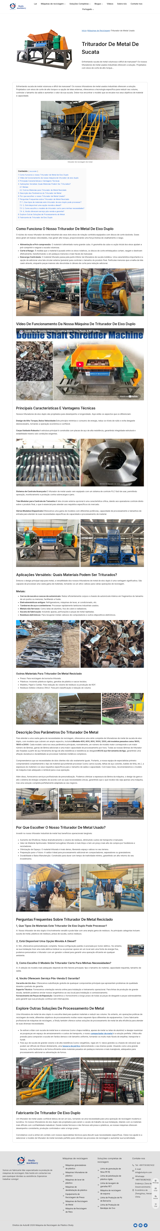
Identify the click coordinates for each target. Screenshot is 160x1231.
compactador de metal (102, 1033)
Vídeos (110, 4)
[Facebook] (140, 1225)
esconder (33, 171)
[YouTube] (135, 1225)
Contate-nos (136, 4)
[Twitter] (146, 1225)
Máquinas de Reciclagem (98, 30)
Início (84, 30)
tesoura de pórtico (71, 1046)
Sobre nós (122, 4)
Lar (35, 4)
